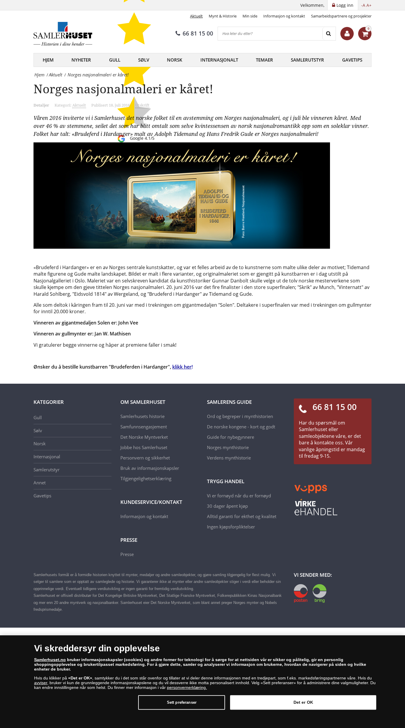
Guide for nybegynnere (230, 437)
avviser (40, 682)
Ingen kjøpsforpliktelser (231, 527)
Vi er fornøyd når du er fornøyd (239, 496)
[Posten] (310, 593)
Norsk (174, 60)
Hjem (48, 60)
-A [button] (363, 5)
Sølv (143, 60)
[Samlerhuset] (63, 34)
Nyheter (81, 60)
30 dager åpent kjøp (227, 506)
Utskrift (142, 105)
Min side (250, 16)
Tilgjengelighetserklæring (145, 478)
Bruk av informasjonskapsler (149, 468)
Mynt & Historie (223, 16)
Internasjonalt (219, 60)
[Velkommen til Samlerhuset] (347, 33)
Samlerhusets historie (142, 416)
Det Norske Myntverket (144, 437)
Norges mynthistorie (228, 447)
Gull (114, 60)
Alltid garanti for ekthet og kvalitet (241, 516)
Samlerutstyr (307, 60)
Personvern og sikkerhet (145, 458)
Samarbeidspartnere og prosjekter (341, 16)
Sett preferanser (182, 702)
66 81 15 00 (198, 33)
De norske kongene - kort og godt (241, 427)
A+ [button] (368, 5)
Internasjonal (47, 456)
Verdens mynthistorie (229, 458)
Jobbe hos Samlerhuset (143, 447)
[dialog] (202, 681)
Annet (40, 483)
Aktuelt (196, 16)
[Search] (329, 33)
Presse (127, 554)
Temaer (264, 60)
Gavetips (352, 60)
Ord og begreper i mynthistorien (240, 416)
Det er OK (303, 702)
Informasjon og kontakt (284, 16)
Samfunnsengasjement (143, 427)
